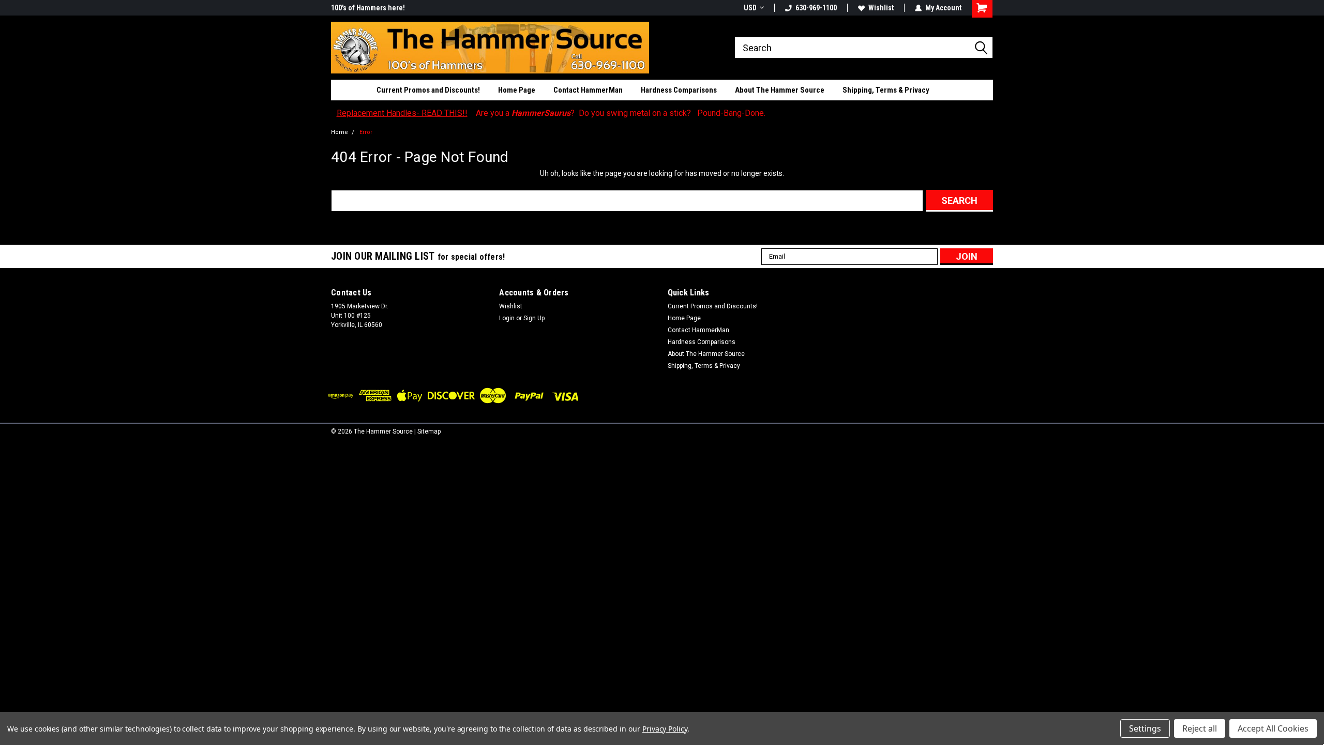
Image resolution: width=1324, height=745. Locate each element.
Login (507, 318)
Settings (1145, 728)
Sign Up (534, 318)
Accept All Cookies (1273, 728)
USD (750, 8)
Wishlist (881, 8)
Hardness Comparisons (679, 90)
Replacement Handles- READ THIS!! (402, 113)
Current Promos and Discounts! (428, 90)
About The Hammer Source (779, 90)
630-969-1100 (816, 8)
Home (339, 132)
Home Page (516, 90)
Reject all (1199, 728)
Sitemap (429, 431)
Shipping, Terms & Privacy (885, 90)
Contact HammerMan (588, 90)
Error (365, 132)
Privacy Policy (664, 729)
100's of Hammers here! (368, 8)
